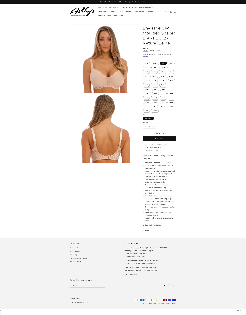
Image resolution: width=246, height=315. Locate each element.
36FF (171, 93)
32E (171, 72)
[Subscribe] (103, 285)
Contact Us (74, 248)
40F (146, 111)
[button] (145, 8)
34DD (163, 80)
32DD (163, 72)
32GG (171, 76)
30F (171, 63)
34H (155, 89)
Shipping (145, 50)
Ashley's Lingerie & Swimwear (156, 303)
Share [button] (147, 230)
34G (162, 85)
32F (146, 76)
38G (146, 106)
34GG (147, 89)
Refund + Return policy (79, 258)
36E (155, 93)
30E (163, 63)
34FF (154, 85)
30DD (155, 63)
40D (154, 106)
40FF (155, 111)
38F (163, 102)
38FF (171, 102)
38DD (147, 102)
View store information (153, 150)
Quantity (146, 122)
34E (171, 80)
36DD (147, 93)
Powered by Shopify (170, 303)
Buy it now (159, 138)
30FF (146, 67)
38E (155, 102)
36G (146, 98)
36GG (155, 98)
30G (154, 67)
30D (146, 63)
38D (163, 98)
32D (154, 72)
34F (146, 85)
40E (171, 106)
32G (162, 76)
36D (163, 89)
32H (146, 80)
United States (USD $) (79, 302)
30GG (163, 67)
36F (163, 93)
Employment (75, 251)
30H (146, 72)
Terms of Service (76, 261)
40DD (163, 106)
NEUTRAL (148, 118)
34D (154, 80)
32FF (154, 76)
